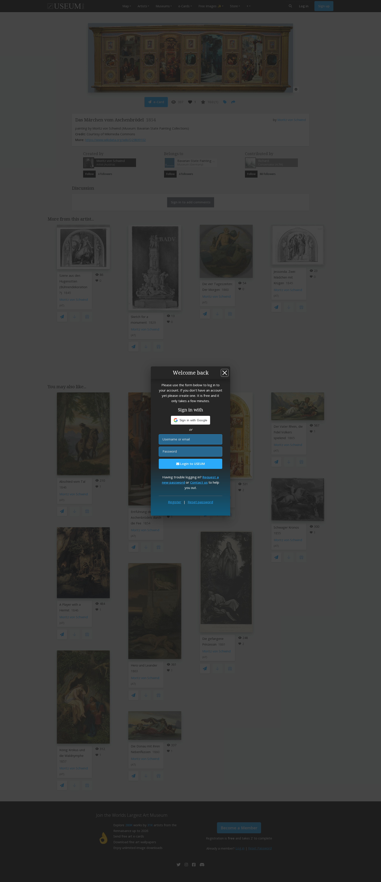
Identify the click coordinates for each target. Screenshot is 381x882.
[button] (190, 420)
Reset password (200, 502)
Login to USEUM (192, 464)
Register (174, 502)
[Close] (224, 373)
